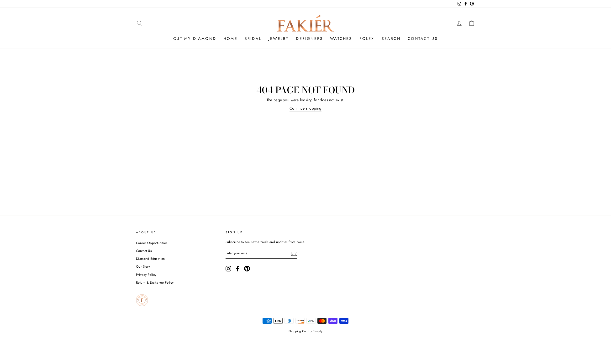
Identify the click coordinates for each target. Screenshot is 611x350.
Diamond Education (150, 258)
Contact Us (144, 250)
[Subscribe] (294, 253)
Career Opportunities (151, 242)
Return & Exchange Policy (155, 282)
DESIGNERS (309, 38)
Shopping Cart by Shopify (306, 331)
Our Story (143, 266)
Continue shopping (305, 108)
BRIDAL (253, 38)
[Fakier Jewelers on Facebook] (238, 268)
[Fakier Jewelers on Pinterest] (247, 268)
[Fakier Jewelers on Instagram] (228, 268)
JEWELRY (279, 38)
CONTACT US (423, 38)
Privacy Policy (146, 274)
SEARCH (391, 38)
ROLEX (366, 38)
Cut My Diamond (194, 38)
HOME (230, 38)
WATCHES (341, 38)
